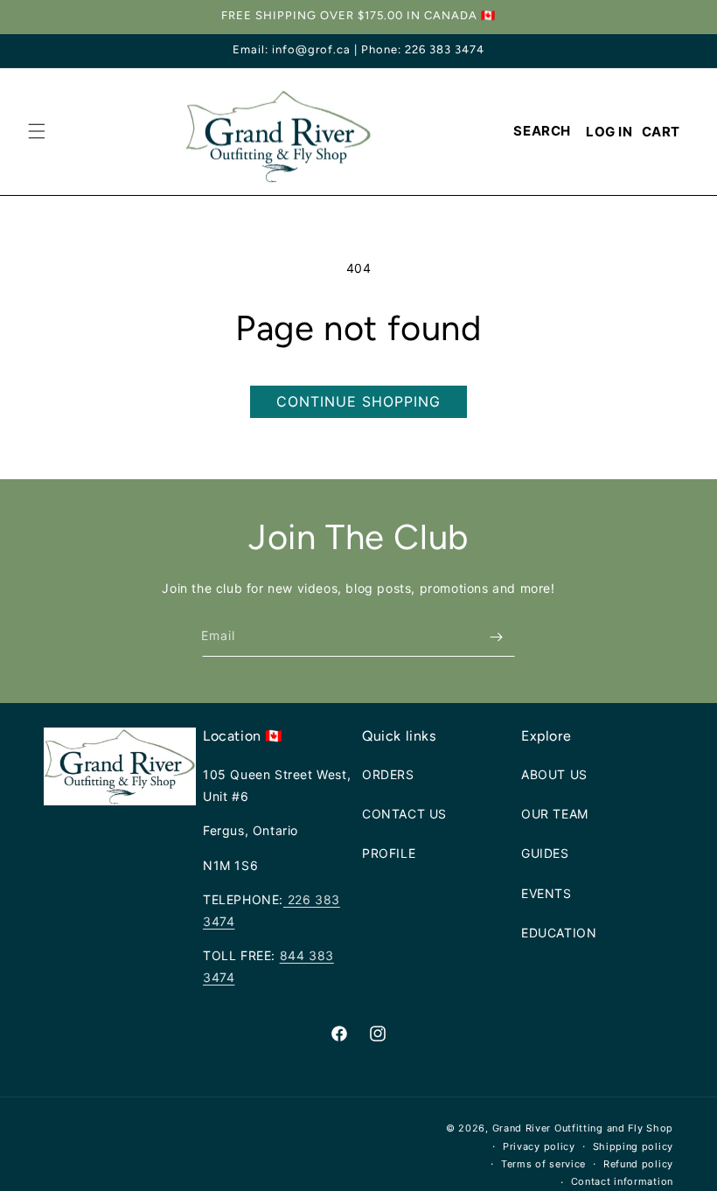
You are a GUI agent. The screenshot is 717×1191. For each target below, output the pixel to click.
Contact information (622, 1181)
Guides (545, 853)
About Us (554, 774)
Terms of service (543, 1164)
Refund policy (638, 1164)
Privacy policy (539, 1146)
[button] (36, 131)
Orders (388, 774)
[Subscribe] (496, 637)
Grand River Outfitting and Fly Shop (583, 1128)
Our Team (554, 813)
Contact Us (404, 813)
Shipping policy (633, 1146)
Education (558, 932)
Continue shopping (358, 401)
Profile (388, 853)
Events (546, 893)
